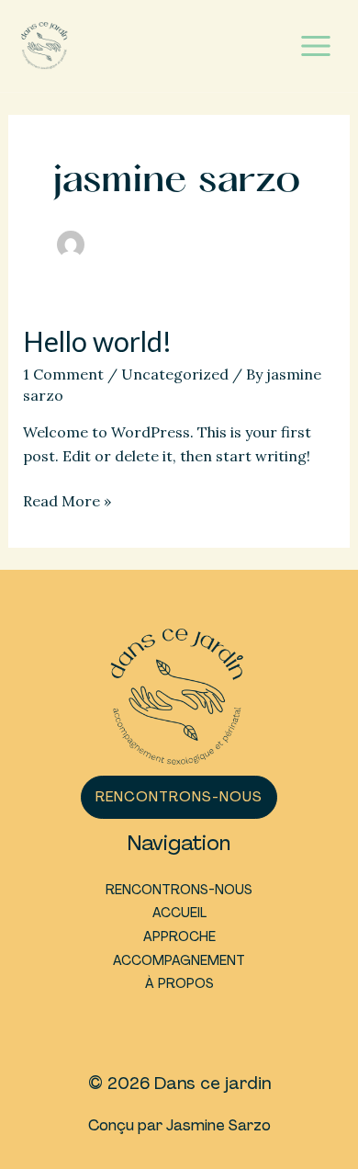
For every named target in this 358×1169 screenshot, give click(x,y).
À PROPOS (179, 983)
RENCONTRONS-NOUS (179, 889)
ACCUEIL (179, 912)
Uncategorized (175, 374)
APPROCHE (179, 936)
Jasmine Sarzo (218, 1125)
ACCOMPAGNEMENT (179, 960)
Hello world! (97, 341)
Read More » (67, 502)
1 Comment (63, 374)
